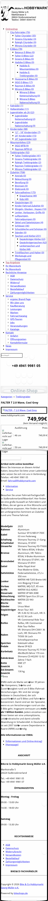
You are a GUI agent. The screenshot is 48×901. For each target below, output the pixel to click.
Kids (24, 199)
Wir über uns (17, 302)
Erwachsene (28, 195)
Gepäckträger (23, 202)
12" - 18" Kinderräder (27, 132)
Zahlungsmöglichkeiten (22, 292)
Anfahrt (14, 335)
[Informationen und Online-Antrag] (24, 741)
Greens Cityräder (25, 39)
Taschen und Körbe (28, 235)
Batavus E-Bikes (25, 52)
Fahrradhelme (25, 192)
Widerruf (15, 282)
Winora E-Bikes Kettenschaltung (30, 94)
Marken (14, 312)
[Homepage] (12, 744)
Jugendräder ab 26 (22, 112)
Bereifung (21, 182)
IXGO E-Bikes (24, 82)
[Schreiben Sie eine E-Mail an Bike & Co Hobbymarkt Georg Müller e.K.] (30, 375)
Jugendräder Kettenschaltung (25, 117)
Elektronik (22, 189)
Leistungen (16, 309)
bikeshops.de (21, 893)
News (8, 345)
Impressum (11, 349)
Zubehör (17, 172)
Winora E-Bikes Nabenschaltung (30, 100)
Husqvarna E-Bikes (26, 79)
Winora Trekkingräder (28, 169)
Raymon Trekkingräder (28, 165)
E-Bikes (16, 49)
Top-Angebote (13, 262)
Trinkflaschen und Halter (29, 252)
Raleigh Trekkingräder (28, 162)
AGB (12, 275)
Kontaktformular (19, 342)
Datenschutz (16, 279)
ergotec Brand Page (20, 299)
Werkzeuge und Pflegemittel (23, 257)
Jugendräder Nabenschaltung (25, 124)
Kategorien (6, 396)
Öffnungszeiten (18, 339)
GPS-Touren (16, 319)
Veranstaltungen (19, 325)
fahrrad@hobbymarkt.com (22, 480)
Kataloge (14, 329)
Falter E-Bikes (24, 55)
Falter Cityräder (25, 35)
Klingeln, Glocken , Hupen (30, 209)
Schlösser (22, 225)
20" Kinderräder (25, 135)
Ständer (20, 232)
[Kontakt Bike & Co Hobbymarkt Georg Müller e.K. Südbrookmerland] (18, 382)
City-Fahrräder (20, 32)
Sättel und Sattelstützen (29, 222)
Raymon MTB (23, 149)
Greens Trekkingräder (28, 159)
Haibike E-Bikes (24, 62)
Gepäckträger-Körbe (32, 239)
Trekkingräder (19, 152)
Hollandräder (19, 109)
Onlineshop (12, 28)
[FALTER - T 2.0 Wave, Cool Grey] (20, 410)
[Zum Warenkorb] (32, 357)
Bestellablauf (17, 289)
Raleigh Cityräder (25, 42)
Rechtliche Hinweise (16, 272)
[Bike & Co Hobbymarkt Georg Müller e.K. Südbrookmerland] (24, 13)
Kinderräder (19, 129)
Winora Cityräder (25, 45)
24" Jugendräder (26, 139)
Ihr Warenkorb (13, 265)
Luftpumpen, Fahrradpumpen (25, 217)
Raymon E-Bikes (25, 85)
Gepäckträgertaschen (33, 242)
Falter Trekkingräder (28, 155)
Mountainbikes (20, 142)
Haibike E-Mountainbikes (29, 67)
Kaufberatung (17, 305)
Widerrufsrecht (13, 851)
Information (12, 486)
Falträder (16, 105)
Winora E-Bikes (24, 89)
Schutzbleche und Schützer (30, 229)
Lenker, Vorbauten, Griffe (30, 212)
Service (9, 295)
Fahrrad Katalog (18, 315)
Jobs (12, 322)
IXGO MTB (22, 145)
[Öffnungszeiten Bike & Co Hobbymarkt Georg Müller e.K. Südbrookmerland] (18, 375)
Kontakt (10, 332)
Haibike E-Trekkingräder (29, 74)
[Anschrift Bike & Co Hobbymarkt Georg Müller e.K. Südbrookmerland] (24, 375)
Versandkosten (18, 285)
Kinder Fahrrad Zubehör (29, 205)
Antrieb (20, 175)
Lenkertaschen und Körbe (30, 247)
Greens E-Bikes (24, 58)
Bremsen (21, 185)
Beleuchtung (23, 179)
